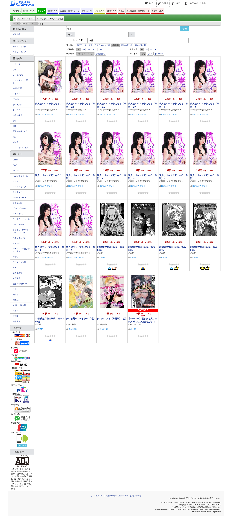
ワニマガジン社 (19, 262)
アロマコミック (19, 187)
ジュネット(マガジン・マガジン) (21, 231)
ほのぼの (16, 99)
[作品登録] (160, 1)
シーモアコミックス (21, 219)
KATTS (102, 258)
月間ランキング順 (102, 45)
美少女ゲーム (143, 11)
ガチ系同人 (99, 11)
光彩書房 (16, 278)
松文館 (133, 329)
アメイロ (16, 181)
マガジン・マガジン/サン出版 (21, 250)
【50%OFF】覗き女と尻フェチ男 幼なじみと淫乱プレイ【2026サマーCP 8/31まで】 (142, 321)
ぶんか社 (16, 243)
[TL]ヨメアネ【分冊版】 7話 (111, 318)
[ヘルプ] (173, 1)
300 (100, 49)
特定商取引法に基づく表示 (117, 496)
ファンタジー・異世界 (21, 81)
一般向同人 (16, 11)
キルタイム (17, 192)
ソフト (33, 11)
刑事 (15, 126)
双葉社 (15, 311)
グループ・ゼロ (19, 208)
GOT (15, 165)
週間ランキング (19, 46)
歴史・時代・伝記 (20, 131)
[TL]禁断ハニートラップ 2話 (80, 318)
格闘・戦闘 (17, 88)
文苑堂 (15, 316)
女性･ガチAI (87, 11)
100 (88, 49)
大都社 (15, 300)
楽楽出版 (16, 321)
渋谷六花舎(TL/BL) (21, 284)
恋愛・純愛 (17, 104)
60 (84, 49)
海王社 (15, 267)
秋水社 (15, 289)
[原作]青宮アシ (53, 110)
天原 (101, 253)
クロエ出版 (17, 203)
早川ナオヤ (42, 110)
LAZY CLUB (135, 324)
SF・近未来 (18, 75)
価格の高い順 (140, 45)
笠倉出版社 (73, 329)
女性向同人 (52, 11)
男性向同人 (111, 11)
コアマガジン (18, 214)
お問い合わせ (135, 496)
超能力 (15, 142)
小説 (15, 69)
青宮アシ (82, 110)
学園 (15, 121)
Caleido (16, 160)
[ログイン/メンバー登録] (186, 1)
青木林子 (72, 324)
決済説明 (22, 445)
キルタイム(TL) (19, 197)
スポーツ (16, 94)
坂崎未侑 (103, 324)
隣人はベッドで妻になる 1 (48, 175)
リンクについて (97, 496)
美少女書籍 (131, 11)
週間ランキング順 (84, 45)
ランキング (41, 19)
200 (94, 49)
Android (159, 54)
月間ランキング (19, 52)
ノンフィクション (20, 148)
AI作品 (121, 11)
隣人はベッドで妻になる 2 (48, 103)
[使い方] (146, 1)
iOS (151, 54)
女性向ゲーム (73, 11)
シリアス (16, 110)
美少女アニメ (157, 11)
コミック (41, 11)
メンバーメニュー (25, 19)
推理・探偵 (17, 115)
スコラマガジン (19, 238)
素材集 (25, 11)
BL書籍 (63, 11)
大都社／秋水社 (19, 305)
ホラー (15, 137)
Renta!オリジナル (45, 114)
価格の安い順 (126, 45)
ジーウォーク (18, 224)
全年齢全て (100, 54)
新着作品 (16, 34)
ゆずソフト (17, 257)
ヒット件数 (78, 40)
